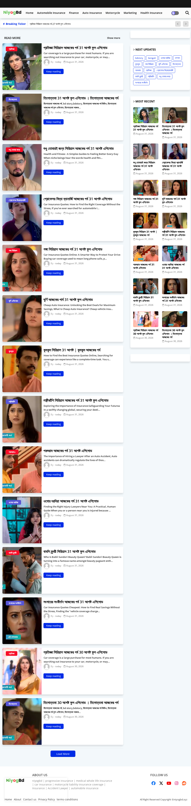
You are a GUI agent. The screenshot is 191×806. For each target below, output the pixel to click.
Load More (63, 754)
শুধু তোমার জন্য (164, 76)
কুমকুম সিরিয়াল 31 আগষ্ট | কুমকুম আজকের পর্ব (145, 233)
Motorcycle (113, 13)
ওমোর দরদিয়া (165, 58)
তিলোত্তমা (177, 64)
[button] (187, 13)
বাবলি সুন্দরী (139, 76)
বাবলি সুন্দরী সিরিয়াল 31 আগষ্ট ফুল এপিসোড (143, 299)
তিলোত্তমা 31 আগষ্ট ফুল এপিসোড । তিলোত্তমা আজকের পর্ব (173, 130)
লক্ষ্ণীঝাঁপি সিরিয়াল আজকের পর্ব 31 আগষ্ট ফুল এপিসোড (173, 233)
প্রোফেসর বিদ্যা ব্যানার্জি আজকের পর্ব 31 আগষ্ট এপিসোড (172, 166)
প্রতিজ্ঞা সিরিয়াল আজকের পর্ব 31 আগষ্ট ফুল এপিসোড (145, 128)
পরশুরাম (138, 70)
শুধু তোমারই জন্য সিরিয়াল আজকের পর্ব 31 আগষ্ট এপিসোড (144, 166)
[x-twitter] (161, 783)
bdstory (139, 58)
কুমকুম (137, 64)
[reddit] (184, 783)
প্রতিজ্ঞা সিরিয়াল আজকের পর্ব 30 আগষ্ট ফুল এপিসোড (145, 332)
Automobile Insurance (51, 13)
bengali (152, 58)
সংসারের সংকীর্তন (141, 82)
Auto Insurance (92, 13)
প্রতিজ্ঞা (148, 70)
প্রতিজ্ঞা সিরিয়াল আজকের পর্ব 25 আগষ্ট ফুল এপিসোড (50, 24)
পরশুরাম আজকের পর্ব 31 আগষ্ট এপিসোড (143, 266)
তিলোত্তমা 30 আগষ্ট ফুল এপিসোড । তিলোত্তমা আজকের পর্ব (173, 334)
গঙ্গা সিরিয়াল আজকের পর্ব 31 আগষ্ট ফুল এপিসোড (145, 200)
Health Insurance (151, 13)
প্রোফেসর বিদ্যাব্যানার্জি (164, 70)
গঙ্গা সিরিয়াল (149, 64)
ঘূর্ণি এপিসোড (163, 64)
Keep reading (53, 71)
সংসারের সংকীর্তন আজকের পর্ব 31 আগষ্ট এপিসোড (173, 299)
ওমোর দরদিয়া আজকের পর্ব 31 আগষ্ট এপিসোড (173, 266)
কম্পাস (177, 58)
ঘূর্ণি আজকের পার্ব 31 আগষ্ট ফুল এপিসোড (174, 200)
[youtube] (169, 783)
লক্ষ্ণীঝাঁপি (151, 76)
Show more (113, 38)
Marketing (130, 13)
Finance (74, 13)
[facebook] (153, 783)
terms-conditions (67, 799)
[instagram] (176, 783)
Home (29, 13)
